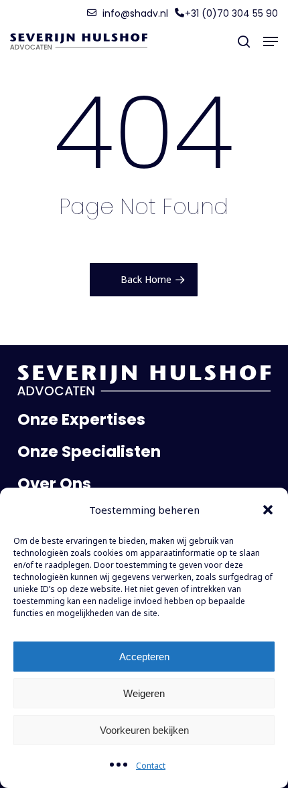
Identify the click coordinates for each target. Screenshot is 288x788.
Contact (150, 765)
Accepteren (144, 656)
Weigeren (144, 693)
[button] (268, 509)
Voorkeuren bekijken (144, 730)
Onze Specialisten (89, 451)
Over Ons (54, 483)
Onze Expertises (81, 419)
